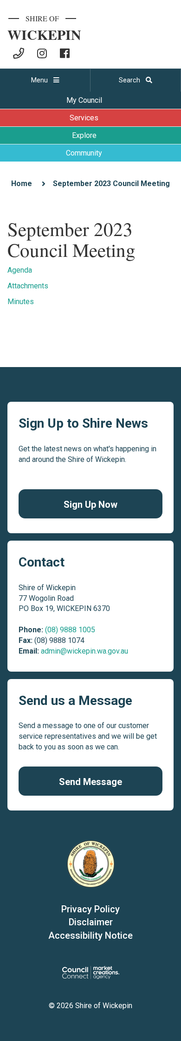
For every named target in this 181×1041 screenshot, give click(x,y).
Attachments (27, 285)
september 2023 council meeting (111, 183)
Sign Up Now (90, 504)
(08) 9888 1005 (70, 629)
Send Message (90, 781)
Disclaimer (91, 922)
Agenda (19, 270)
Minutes (20, 301)
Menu (40, 80)
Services (84, 117)
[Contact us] (18, 53)
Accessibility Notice (90, 935)
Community (84, 153)
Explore (84, 135)
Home (21, 183)
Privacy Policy (90, 909)
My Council (84, 100)
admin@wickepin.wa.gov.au (84, 651)
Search (130, 80)
